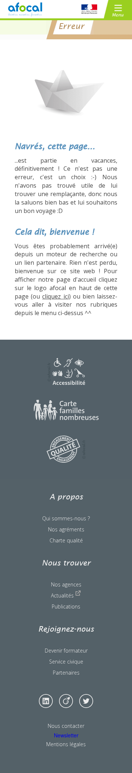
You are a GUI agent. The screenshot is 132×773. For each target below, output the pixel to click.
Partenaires (66, 672)
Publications (66, 606)
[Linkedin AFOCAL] (46, 701)
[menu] (118, 9)
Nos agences (66, 584)
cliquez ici (55, 296)
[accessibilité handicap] (66, 382)
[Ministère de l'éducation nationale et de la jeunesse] (89, 9)
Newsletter (66, 735)
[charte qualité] (66, 460)
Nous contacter (66, 725)
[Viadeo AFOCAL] (66, 701)
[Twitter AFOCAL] (86, 701)
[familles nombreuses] (66, 418)
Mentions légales (66, 744)
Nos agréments (66, 529)
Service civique (66, 661)
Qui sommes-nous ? (66, 518)
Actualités (63, 595)
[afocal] (25, 9)
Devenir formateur (66, 650)
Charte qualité (66, 540)
